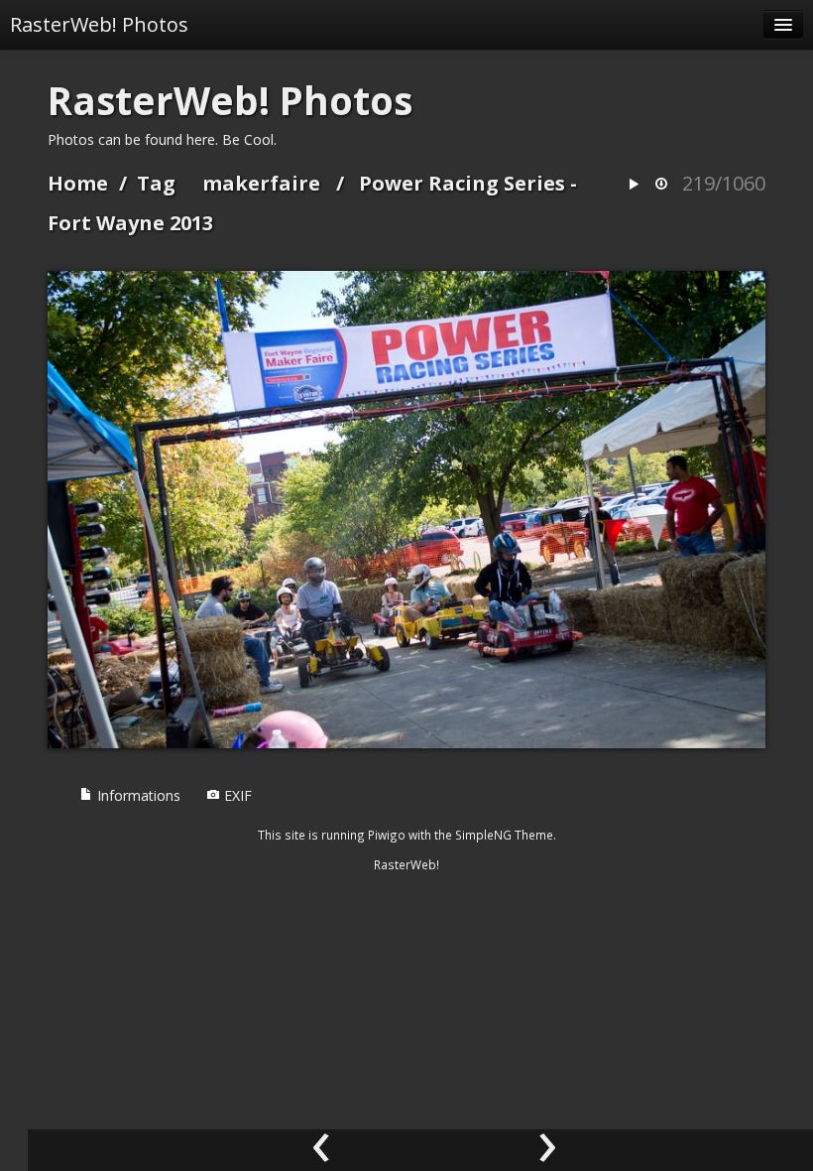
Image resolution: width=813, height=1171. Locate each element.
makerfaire (261, 183)
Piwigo (387, 835)
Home (78, 183)
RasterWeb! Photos (99, 24)
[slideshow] (633, 185)
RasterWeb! (406, 864)
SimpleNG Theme (504, 835)
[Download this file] (661, 185)
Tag (156, 183)
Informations (136, 795)
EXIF (236, 795)
